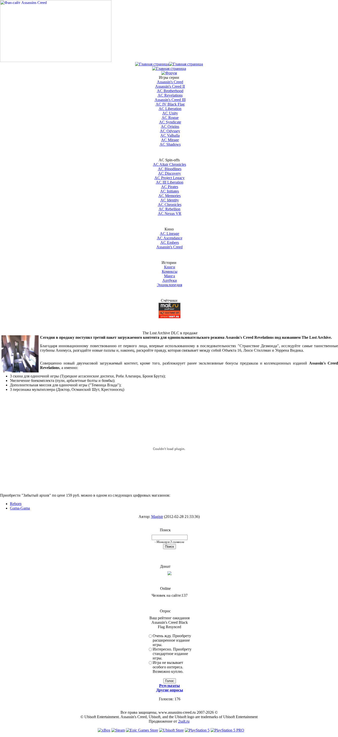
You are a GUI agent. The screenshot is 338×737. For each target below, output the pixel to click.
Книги (169, 267)
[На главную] (55, 60)
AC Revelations (170, 95)
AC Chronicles (169, 204)
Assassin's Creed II (170, 86)
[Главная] (152, 64)
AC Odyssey (170, 131)
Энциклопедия (169, 285)
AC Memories (169, 196)
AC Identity (169, 200)
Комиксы (169, 271)
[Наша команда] (169, 68)
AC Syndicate (170, 122)
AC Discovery (169, 173)
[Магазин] (186, 64)
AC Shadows (170, 144)
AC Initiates (169, 191)
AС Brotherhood (170, 91)
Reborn (16, 504)
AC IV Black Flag (170, 104)
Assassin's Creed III (170, 100)
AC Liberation (170, 109)
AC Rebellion (169, 209)
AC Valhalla (170, 135)
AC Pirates (169, 187)
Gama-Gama (20, 508)
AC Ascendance (169, 238)
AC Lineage (169, 233)
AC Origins (170, 126)
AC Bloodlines (169, 169)
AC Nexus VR (169, 213)
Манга (169, 276)
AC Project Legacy (169, 178)
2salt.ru (184, 721)
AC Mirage (170, 140)
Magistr (157, 516)
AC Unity (170, 113)
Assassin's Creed (170, 82)
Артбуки (169, 280)
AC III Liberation (169, 182)
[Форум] (169, 73)
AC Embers (169, 242)
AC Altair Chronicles (169, 164)
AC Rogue (170, 117)
